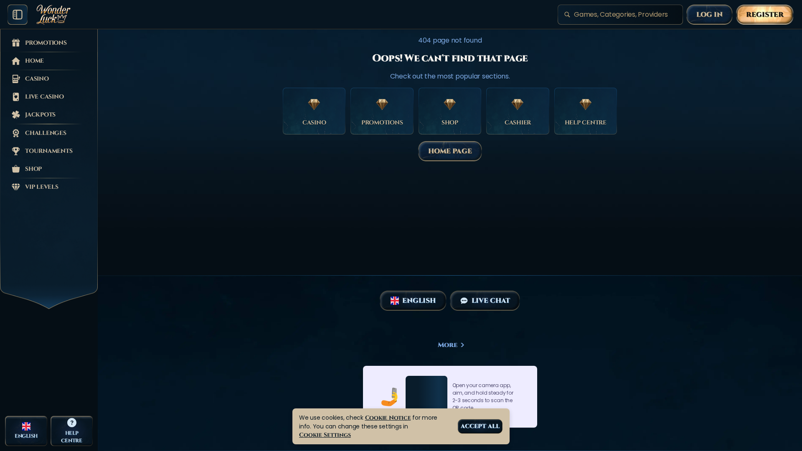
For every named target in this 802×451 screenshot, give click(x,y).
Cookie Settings (325, 435)
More (447, 345)
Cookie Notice (388, 418)
